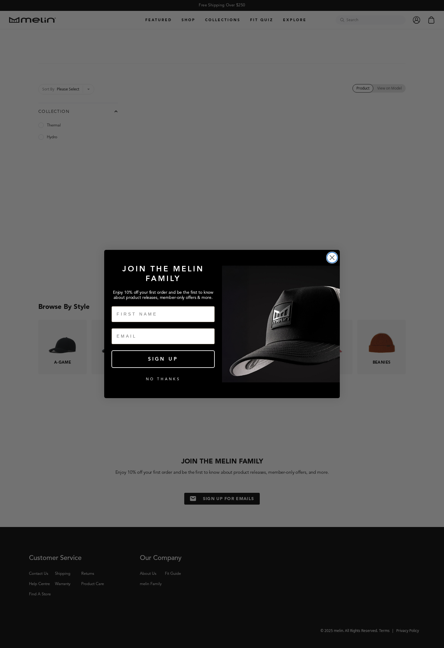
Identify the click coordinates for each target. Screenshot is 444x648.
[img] (332, 257)
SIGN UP (163, 359)
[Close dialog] (332, 257)
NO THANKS (163, 379)
